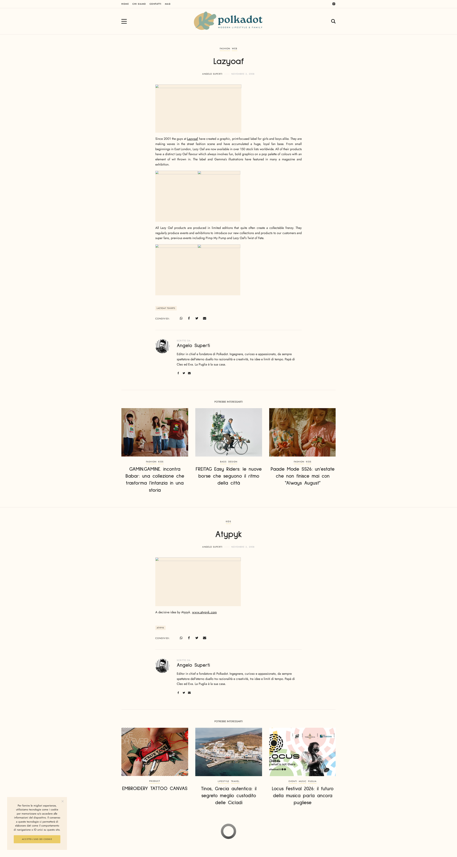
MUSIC (302, 781)
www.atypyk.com (204, 612)
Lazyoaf (192, 138)
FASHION (225, 48)
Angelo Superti (212, 74)
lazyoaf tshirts (166, 308)
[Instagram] (333, 4)
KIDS (161, 461)
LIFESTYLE (223, 781)
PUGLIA (312, 781)
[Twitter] (196, 318)
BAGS (223, 461)
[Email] (204, 318)
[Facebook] (188, 318)
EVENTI (293, 781)
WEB (234, 48)
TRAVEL (235, 781)
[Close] (62, 801)
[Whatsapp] (181, 318)
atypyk (160, 627)
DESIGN (232, 461)
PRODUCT (154, 781)
